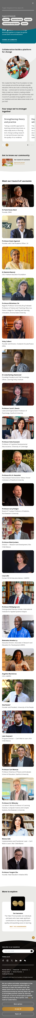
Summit (24, 23)
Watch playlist (19, 163)
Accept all (18, 1009)
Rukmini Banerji (17, 19)
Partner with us (6, 969)
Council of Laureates (9, 40)
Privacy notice (6, 972)
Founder (6, 19)
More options (18, 1004)
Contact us (25, 969)
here (29, 997)
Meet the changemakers (18, 926)
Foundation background (11, 23)
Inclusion (28, 19)
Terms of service (17, 972)
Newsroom (16, 969)
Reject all (18, 1014)
